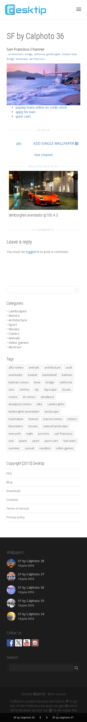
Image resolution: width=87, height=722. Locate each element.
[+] (43, 190)
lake (39, 404)
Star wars (69, 441)
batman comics (18, 382)
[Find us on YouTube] (26, 642)
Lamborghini (56, 404)
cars (11, 389)
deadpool (47, 397)
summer (14, 448)
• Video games (17, 342)
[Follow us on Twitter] (18, 642)
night (29, 433)
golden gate (53, 54)
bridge (29, 54)
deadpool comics (19, 404)
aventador (15, 375)
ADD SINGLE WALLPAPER (54, 143)
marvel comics (52, 419)
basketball (49, 375)
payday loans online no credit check (41, 107)
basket (32, 375)
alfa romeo (15, 367)
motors (72, 419)
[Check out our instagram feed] (35, 642)
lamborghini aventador (23, 411)
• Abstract (14, 347)
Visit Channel (43, 155)
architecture (15, 54)
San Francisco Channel (25, 49)
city (36, 389)
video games (64, 448)
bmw (37, 382)
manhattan (15, 419)
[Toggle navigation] (79, 9)
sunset (29, 448)
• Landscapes (16, 311)
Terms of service (17, 508)
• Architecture (16, 320)
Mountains (15, 426)
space (23, 441)
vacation (45, 448)
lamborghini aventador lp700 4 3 (33, 215)
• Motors (13, 315)
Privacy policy (15, 517)
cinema (24, 389)
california (39, 54)
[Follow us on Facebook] (10, 642)
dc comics (29, 397)
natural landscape (55, 426)
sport (35, 441)
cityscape (50, 389)
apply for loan (25, 112)
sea (11, 441)
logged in (32, 252)
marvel (33, 419)
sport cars (51, 441)
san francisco (37, 58)
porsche (43, 433)
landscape (22, 58)
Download (13, 491)
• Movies (13, 329)
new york (14, 433)
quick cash (23, 116)
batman (67, 375)
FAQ (9, 473)
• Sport (11, 324)
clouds (66, 389)
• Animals (13, 338)
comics (13, 397)
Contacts (12, 500)
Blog (9, 482)
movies (33, 426)
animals (34, 367)
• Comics (12, 333)
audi (69, 367)
